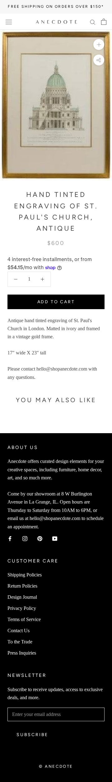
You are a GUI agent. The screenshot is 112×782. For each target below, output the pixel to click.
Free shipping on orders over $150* (56, 6)
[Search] (93, 21)
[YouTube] (54, 538)
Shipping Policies (24, 574)
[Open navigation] (9, 21)
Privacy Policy (21, 608)
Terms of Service (24, 619)
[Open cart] (103, 22)
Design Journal (22, 597)
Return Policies (22, 586)
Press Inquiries (21, 652)
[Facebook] (9, 538)
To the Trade (19, 641)
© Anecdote (56, 766)
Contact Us (18, 630)
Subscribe (32, 734)
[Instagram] (24, 538)
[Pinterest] (39, 538)
